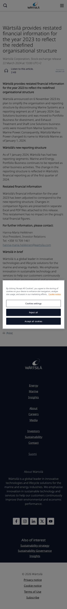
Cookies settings (33, 303)
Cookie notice (54, 294)
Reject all (33, 312)
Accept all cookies (33, 321)
